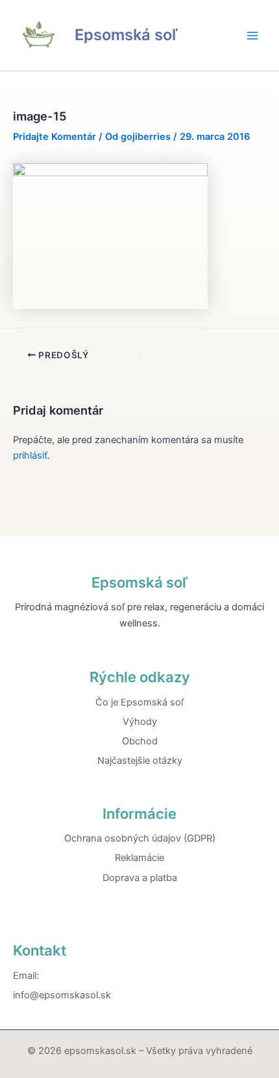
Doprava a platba (140, 878)
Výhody (140, 722)
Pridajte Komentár (54, 137)
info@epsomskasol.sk (62, 995)
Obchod (140, 741)
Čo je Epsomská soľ (139, 702)
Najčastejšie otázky (139, 760)
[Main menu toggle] (252, 35)
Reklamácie (139, 858)
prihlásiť (30, 455)
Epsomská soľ (126, 34)
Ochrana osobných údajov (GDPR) (139, 838)
